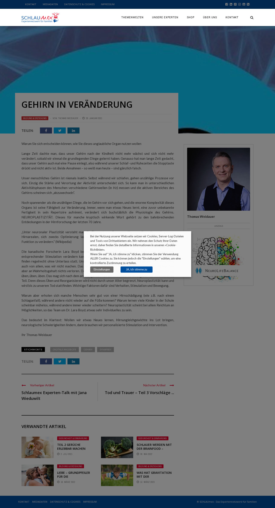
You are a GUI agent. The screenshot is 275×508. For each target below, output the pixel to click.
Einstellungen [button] (102, 269)
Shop (190, 17)
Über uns (210, 17)
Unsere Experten (165, 17)
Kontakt (232, 17)
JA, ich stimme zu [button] (136, 269)
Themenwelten (132, 17)
